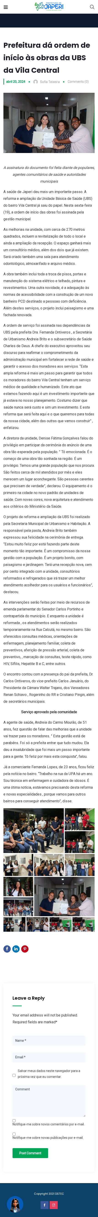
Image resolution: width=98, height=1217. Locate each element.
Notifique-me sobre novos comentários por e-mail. (49, 1124)
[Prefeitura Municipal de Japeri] (49, 7)
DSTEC (59, 1194)
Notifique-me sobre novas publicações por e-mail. (48, 1137)
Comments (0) (78, 81)
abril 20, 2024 (15, 81)
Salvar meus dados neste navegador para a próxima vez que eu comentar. (49, 1074)
